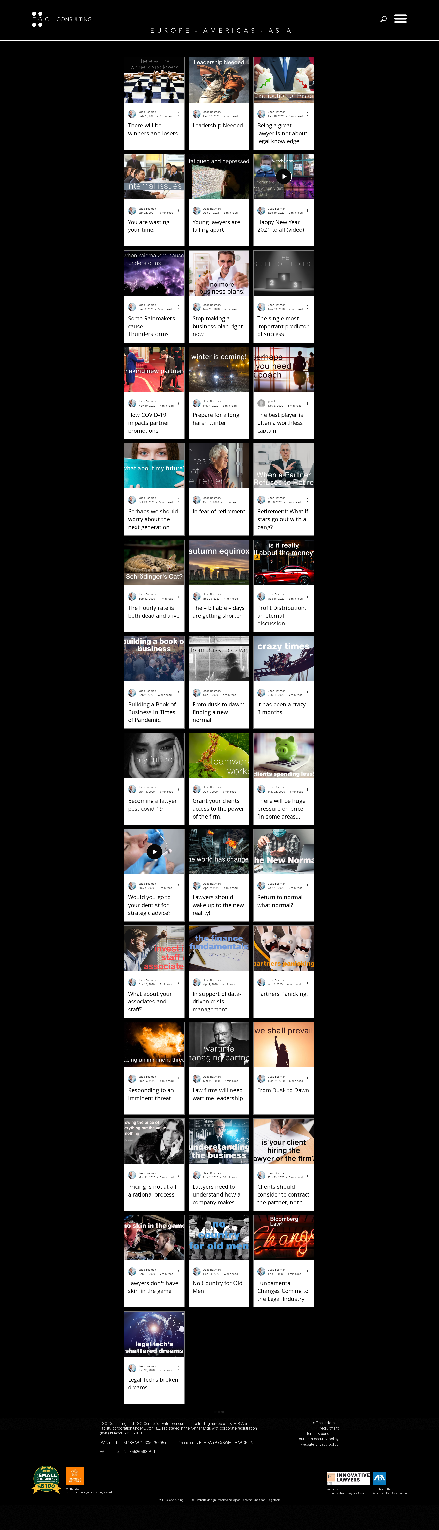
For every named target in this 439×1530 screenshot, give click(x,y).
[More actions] (180, 114)
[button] (400, 18)
